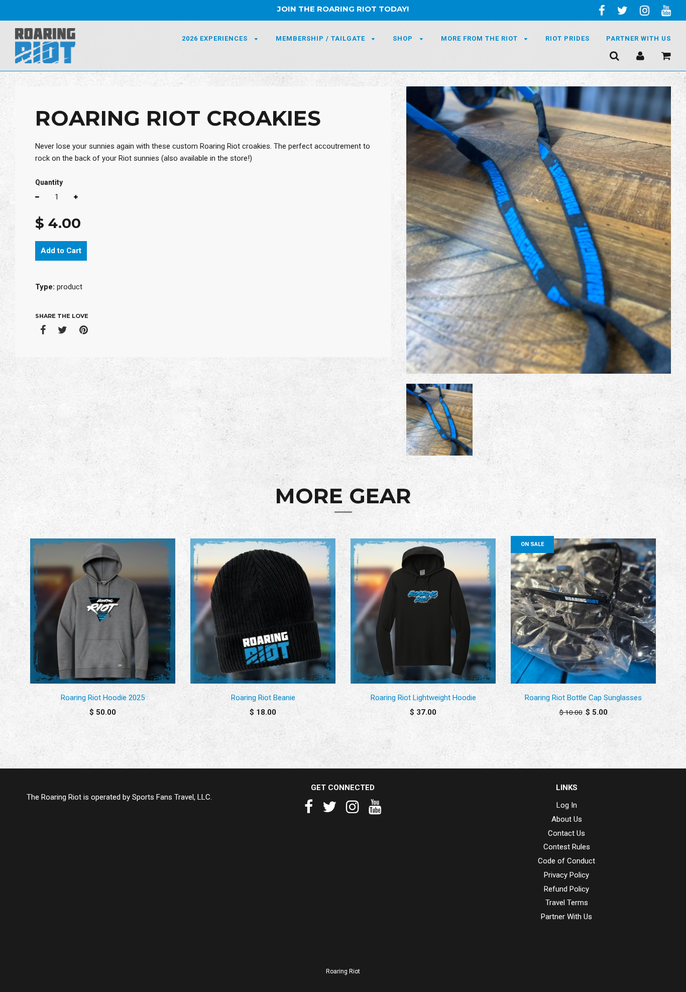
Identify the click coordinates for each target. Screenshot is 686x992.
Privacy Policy (566, 874)
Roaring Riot (343, 971)
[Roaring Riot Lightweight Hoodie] (423, 611)
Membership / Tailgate (321, 38)
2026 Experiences (216, 38)
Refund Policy (566, 889)
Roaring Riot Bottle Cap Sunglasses (583, 697)
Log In (566, 805)
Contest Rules (566, 846)
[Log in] (640, 55)
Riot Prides (567, 38)
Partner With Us (638, 38)
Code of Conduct (566, 860)
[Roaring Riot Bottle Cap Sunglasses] (583, 611)
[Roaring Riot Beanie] (262, 611)
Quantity (49, 182)
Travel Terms (566, 902)
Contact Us (566, 833)
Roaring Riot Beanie (263, 697)
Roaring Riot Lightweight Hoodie (423, 697)
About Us (566, 819)
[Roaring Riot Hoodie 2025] (102, 611)
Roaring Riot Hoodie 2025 (103, 697)
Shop (404, 38)
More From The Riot (480, 38)
